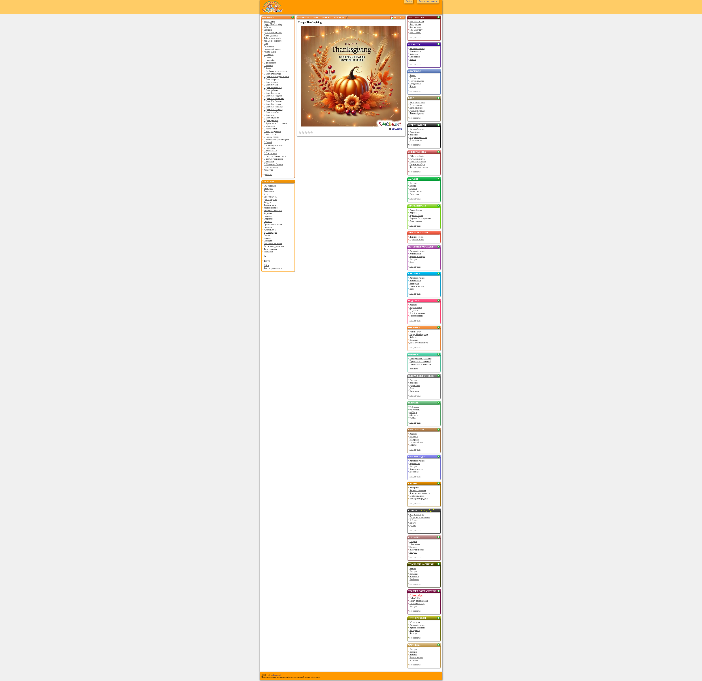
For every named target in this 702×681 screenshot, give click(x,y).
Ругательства (269, 229)
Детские (413, 652)
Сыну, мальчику (271, 167)
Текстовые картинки (273, 243)
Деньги (413, 523)
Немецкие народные (419, 498)
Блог (266, 194)
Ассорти (413, 259)
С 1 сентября (269, 60)
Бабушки (414, 54)
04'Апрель (414, 415)
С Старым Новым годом (275, 156)
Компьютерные (416, 469)
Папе (266, 43)
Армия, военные (417, 627)
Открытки (268, 17)
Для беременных (417, 313)
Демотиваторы (270, 197)
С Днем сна (269, 115)
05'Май (413, 418)
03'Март (413, 412)
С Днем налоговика (273, 87)
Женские (413, 654)
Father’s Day (269, 21)
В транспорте (416, 307)
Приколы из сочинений (420, 361)
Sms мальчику (416, 30)
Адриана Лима (416, 215)
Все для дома (416, 105)
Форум (267, 261)
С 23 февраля (270, 63)
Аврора (413, 212)
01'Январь (414, 407)
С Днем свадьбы (271, 112)
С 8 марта (268, 65)
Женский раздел (417, 113)
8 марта (413, 547)
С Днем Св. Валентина (274, 98)
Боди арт (414, 633)
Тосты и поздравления (274, 246)
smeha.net (268, 182)
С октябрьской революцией (276, 139)
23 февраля (415, 544)
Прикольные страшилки (420, 364)
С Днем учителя (271, 120)
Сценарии (268, 240)
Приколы (268, 221)
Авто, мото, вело (417, 102)
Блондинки (415, 56)
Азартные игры (417, 514)
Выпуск (413, 552)
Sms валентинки (417, 21)
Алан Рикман (416, 221)
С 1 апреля (268, 54)
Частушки (268, 251)
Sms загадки (415, 27)
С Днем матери (271, 82)
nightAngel (397, 128)
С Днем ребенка (271, 90)
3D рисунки (415, 622)
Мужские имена (417, 239)
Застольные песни (418, 161)
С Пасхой (268, 142)
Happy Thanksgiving (273, 24)
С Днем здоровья (272, 79)
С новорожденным (272, 131)
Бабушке (268, 27)
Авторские (414, 487)
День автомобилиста (273, 32)
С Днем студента (271, 117)
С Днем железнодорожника (276, 76)
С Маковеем (269, 126)
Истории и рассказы (273, 210)
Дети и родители (417, 110)
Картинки (268, 213)
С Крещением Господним (275, 123)
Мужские (414, 660)
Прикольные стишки (273, 224)
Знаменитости (270, 205)
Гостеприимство (417, 81)
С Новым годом (271, 137)
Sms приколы (270, 186)
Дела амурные (416, 108)
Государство (415, 83)
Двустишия (415, 385)
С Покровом (269, 148)
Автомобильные (417, 48)
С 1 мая (267, 57)
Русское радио (270, 232)
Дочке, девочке (271, 35)
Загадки (267, 202)
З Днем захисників (272, 38)
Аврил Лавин (416, 210)
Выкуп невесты (417, 549)
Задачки (413, 188)
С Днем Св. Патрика (273, 109)
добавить (268, 174)
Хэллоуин (268, 170)
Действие (414, 520)
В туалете (414, 310)
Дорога (413, 186)
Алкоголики (415, 51)
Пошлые (413, 445)
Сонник (267, 238)
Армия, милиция (417, 256)
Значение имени (271, 207)
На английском (416, 442)
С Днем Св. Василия (273, 101)
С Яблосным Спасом (273, 164)
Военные (414, 134)
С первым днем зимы (273, 145)
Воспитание (415, 78)
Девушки (414, 574)
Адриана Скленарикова (420, 218)
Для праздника (270, 199)
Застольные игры (417, 159)
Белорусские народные (420, 493)
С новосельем (270, 134)
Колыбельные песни (419, 167)
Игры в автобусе (417, 164)
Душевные (414, 391)
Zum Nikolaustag (417, 603)
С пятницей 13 (270, 150)
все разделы (415, 37)
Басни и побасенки (418, 490)
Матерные (414, 439)
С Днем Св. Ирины (272, 104)
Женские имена (416, 237)
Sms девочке (415, 24)
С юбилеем (269, 161)
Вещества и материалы (420, 517)
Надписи (267, 216)
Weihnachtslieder (417, 156)
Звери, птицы (416, 191)
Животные (414, 576)
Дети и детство (416, 140)
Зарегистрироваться (273, 268)
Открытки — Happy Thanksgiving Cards (320, 17)
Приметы (268, 227)
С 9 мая (267, 68)
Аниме (413, 568)
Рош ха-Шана (270, 52)
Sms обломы (415, 32)
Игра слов (414, 194)
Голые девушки (417, 286)
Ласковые (414, 436)
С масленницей (270, 128)
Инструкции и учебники (420, 358)
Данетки (413, 183)
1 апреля (413, 541)
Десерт (413, 525)
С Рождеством (270, 153)
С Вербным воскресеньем (275, 71)
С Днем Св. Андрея (273, 95)
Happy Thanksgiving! (419, 601)
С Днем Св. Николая (273, 106)
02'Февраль (415, 409)
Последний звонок (272, 49)
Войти (266, 265)
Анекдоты (268, 188)
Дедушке (268, 30)
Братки (413, 59)
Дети (412, 262)
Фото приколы (270, 249)
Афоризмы (269, 191)
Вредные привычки (418, 137)
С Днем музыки (271, 84)
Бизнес (413, 75)
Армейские (415, 132)
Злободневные (416, 316)
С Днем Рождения (272, 93)
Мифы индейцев (417, 496)
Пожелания (269, 46)
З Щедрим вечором (273, 41)
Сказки (267, 235)
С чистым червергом (273, 159)
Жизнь (413, 86)
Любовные (414, 471)
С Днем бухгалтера (272, 73)
